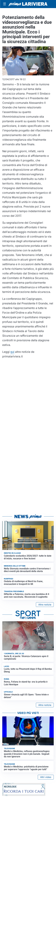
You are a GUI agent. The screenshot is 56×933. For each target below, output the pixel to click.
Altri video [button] (45, 777)
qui (12, 352)
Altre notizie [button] (44, 604)
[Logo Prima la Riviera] (28, 4)
